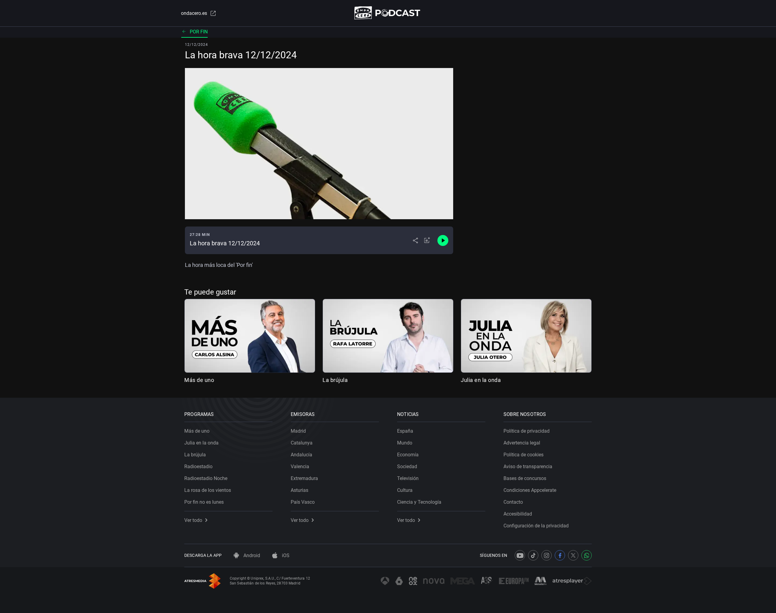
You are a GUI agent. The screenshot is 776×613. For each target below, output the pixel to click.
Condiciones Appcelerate (529, 490)
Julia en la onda (481, 380)
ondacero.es (194, 13)
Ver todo (193, 520)
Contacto (513, 502)
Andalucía (301, 455)
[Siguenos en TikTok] (533, 555)
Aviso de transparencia (527, 466)
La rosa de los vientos (207, 490)
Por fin (199, 32)
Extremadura (304, 478)
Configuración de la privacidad (536, 526)
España (405, 431)
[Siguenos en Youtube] (520, 555)
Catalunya (302, 443)
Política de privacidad (526, 431)
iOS (285, 555)
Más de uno (199, 380)
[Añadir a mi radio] (427, 240)
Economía (408, 455)
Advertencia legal (521, 443)
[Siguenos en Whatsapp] (586, 555)
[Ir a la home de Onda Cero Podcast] (388, 13)
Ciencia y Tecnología (419, 502)
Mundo (404, 443)
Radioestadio (198, 466)
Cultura (405, 490)
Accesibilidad (517, 514)
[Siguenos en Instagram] (546, 555)
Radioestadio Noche (205, 478)
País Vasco (303, 502)
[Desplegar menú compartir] (415, 240)
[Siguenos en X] (573, 555)
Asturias (299, 490)
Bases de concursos (524, 478)
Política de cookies (523, 455)
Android (251, 555)
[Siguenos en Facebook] (560, 555)
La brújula (335, 380)
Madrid (298, 431)
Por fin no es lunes (204, 502)
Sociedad (407, 466)
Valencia (300, 466)
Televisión (408, 478)
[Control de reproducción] (442, 240)
